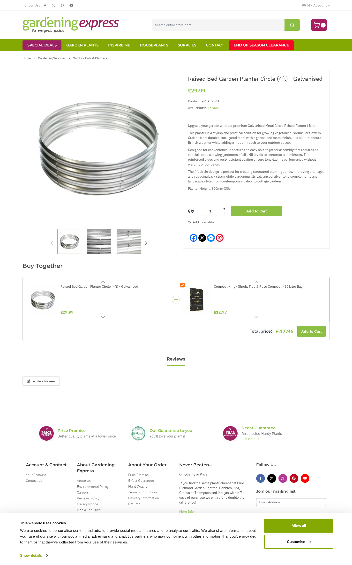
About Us (84, 481)
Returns (134, 504)
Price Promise (138, 475)
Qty (191, 210)
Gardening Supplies (52, 58)
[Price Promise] (46, 433)
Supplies (187, 45)
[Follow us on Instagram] (63, 5)
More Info (186, 511)
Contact (215, 45)
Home (26, 58)
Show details (31, 555)
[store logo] (70, 24)
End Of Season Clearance (261, 45)
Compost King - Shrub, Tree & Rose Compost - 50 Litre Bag (258, 286)
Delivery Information (143, 498)
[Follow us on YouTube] (71, 5)
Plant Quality (137, 486)
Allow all (299, 526)
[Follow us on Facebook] (45, 5)
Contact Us (34, 480)
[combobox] (226, 25)
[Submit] (292, 25)
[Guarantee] (230, 433)
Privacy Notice (87, 504)
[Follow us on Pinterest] (294, 478)
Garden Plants (82, 45)
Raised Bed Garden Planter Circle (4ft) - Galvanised (99, 286)
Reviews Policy (88, 498)
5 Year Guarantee (141, 480)
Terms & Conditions (143, 492)
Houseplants (154, 45)
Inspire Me (119, 45)
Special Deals (42, 45)
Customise (296, 541)
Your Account (36, 475)
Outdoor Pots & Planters (90, 58)
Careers (83, 492)
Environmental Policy (93, 486)
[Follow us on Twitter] (53, 5)
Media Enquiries (89, 510)
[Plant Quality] (138, 433)
